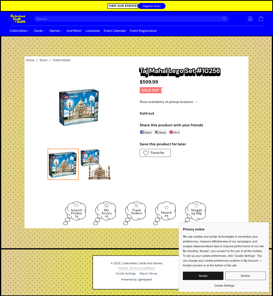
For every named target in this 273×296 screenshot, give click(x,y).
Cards (38, 31)
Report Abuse (148, 273)
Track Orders (136, 211)
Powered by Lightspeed (136, 279)
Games (55, 31)
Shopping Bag (196, 211)
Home (30, 60)
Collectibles (19, 31)
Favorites (166, 214)
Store (43, 60)
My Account (107, 213)
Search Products (76, 213)
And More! (74, 31)
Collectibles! (62, 60)
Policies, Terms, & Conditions (136, 268)
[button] (151, 6)
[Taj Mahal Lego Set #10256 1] (96, 164)
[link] (224, 284)
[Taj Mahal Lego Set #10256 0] (63, 164)
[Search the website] (224, 18)
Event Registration (143, 31)
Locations (93, 31)
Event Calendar (115, 31)
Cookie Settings (126, 273)
